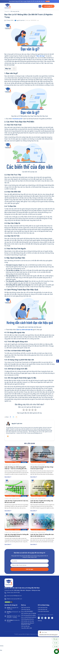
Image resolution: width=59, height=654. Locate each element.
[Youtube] (42, 618)
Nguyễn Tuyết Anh (17, 423)
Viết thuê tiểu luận (25, 626)
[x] (45, 618)
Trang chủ (6, 11)
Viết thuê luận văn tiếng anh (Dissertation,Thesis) (27, 623)
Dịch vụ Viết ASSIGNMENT (27, 611)
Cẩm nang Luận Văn (14, 11)
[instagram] (52, 618)
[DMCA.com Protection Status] (8, 602)
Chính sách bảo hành (42, 607)
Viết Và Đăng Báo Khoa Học (27, 619)
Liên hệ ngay (47, 6)
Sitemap (40, 620)
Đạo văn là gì (40, 56)
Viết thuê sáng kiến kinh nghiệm (28, 615)
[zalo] (49, 618)
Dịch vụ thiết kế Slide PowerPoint (28, 617)
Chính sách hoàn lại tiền (43, 611)
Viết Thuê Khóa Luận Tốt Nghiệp (28, 613)
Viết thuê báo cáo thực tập (27, 621)
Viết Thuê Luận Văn (25, 607)
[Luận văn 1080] (7, 6)
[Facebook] (39, 618)
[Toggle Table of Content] (13, 68)
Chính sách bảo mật (42, 609)
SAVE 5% (47, 1)
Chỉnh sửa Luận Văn (25, 609)
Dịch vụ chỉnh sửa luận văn (25, 329)
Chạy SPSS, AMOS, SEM (26, 628)
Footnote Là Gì (17, 119)
